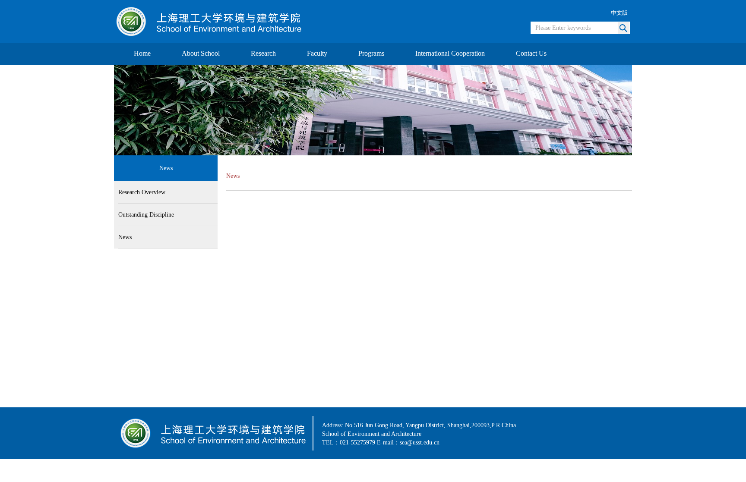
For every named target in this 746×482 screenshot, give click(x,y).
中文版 (619, 12)
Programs (371, 53)
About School (201, 53)
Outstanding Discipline (146, 214)
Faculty (317, 53)
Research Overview (141, 192)
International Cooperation (450, 53)
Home (142, 53)
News (125, 237)
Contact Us (531, 53)
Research (263, 53)
